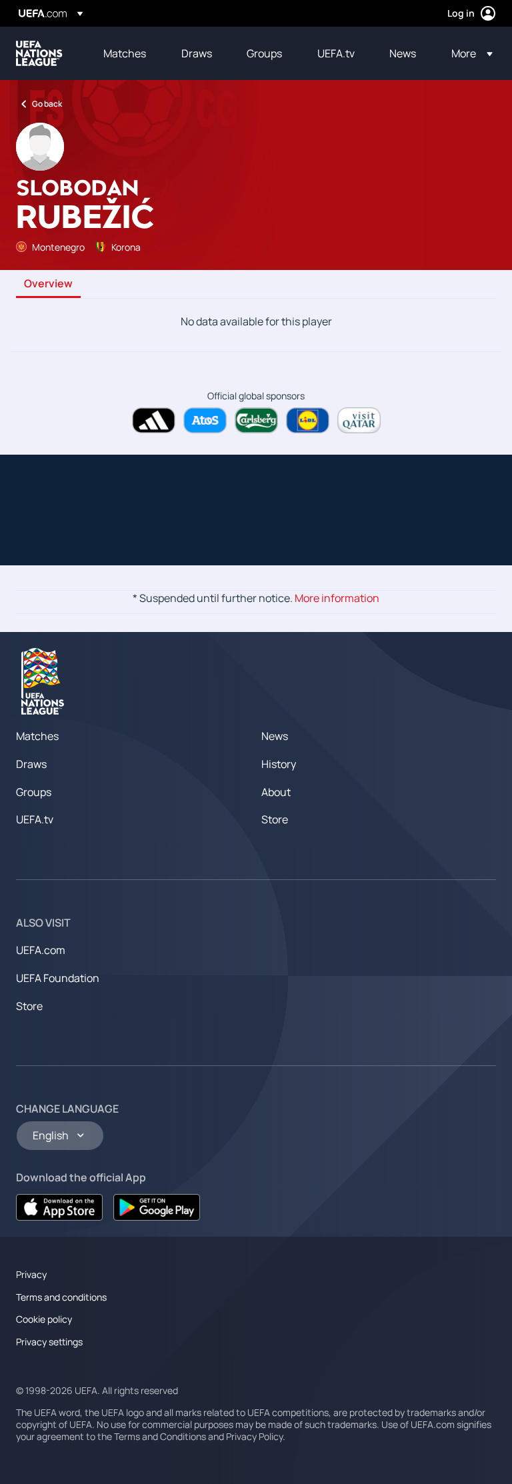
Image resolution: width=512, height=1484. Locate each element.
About (276, 792)
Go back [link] (47, 103)
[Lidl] (307, 420)
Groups (33, 792)
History (278, 764)
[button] (468, 53)
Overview (48, 284)
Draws (31, 764)
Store (274, 819)
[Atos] (205, 420)
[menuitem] (126, 53)
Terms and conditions (61, 1297)
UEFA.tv (34, 819)
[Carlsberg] (256, 420)
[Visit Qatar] (359, 420)
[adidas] (153, 420)
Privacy (31, 1274)
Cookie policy (44, 1319)
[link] (125, 53)
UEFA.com (40, 950)
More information (337, 598)
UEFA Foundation (57, 978)
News (274, 736)
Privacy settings (49, 1341)
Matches (37, 736)
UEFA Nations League (39, 53)
